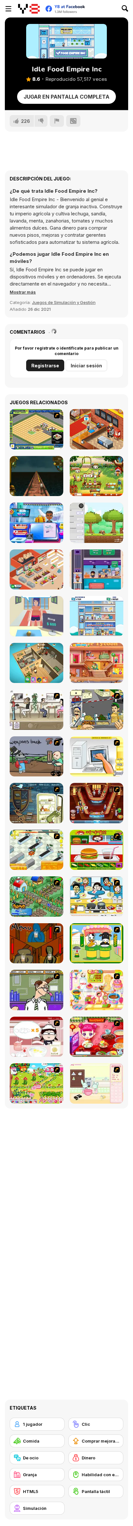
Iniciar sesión (86, 365)
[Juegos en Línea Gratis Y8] (29, 9)
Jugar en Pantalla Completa (66, 96)
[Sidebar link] (8, 8)
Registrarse (45, 365)
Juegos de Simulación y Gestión (64, 302)
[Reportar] (57, 121)
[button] (23, 292)
